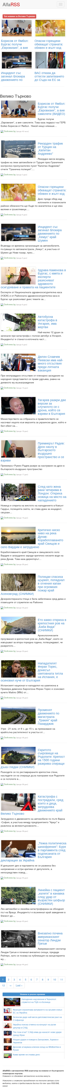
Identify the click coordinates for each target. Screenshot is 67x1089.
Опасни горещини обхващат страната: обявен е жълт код (49, 44)
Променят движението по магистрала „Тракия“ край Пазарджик (48, 716)
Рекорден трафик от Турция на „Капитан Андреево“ (50, 148)
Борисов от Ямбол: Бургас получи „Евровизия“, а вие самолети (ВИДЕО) (15, 45)
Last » (19, 985)
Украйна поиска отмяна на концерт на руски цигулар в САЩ (34, 1026)
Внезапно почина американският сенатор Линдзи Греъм (50, 938)
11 (61, 979)
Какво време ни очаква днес (26, 1054)
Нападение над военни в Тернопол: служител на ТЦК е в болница (38, 1000)
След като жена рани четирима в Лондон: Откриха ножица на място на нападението (52, 493)
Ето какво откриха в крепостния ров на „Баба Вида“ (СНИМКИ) (52, 624)
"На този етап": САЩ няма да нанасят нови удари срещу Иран (37, 1033)
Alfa (11, 4)
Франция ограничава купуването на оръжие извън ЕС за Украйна (37, 1011)
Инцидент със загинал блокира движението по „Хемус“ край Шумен (15, 77)
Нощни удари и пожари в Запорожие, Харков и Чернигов (35, 1041)
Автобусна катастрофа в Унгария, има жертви (47, 321)
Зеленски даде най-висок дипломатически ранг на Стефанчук (37, 1018)
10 (54, 979)
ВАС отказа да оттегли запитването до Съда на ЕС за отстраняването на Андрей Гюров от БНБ (49, 81)
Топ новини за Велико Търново (19, 16)
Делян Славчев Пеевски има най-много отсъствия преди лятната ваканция (50, 363)
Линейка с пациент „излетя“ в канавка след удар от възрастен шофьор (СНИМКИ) (51, 896)
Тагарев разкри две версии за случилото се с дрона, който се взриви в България (52, 407)
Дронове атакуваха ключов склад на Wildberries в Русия (37, 1048)
